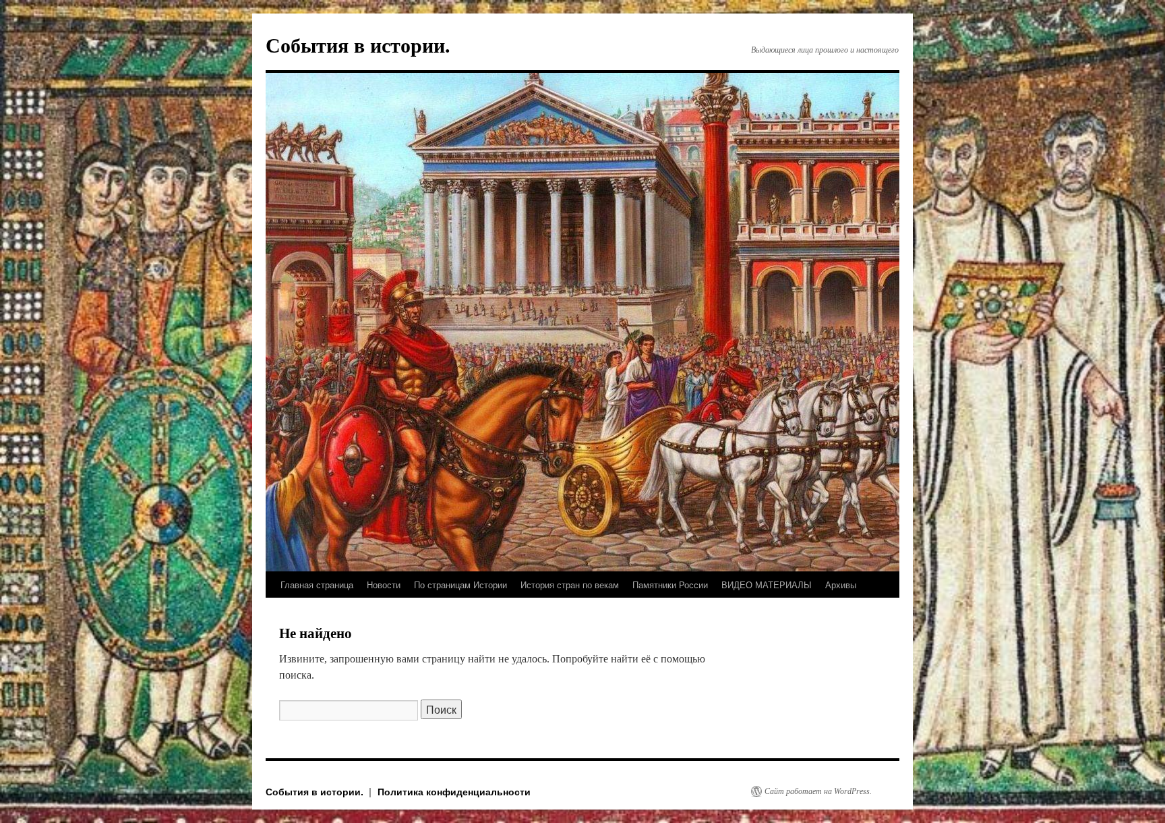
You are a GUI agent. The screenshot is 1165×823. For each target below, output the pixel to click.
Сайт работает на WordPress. (818, 791)
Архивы (840, 584)
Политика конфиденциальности (454, 791)
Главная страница (316, 584)
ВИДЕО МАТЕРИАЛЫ (766, 584)
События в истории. (358, 45)
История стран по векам (569, 584)
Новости (383, 584)
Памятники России (670, 584)
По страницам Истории (460, 584)
